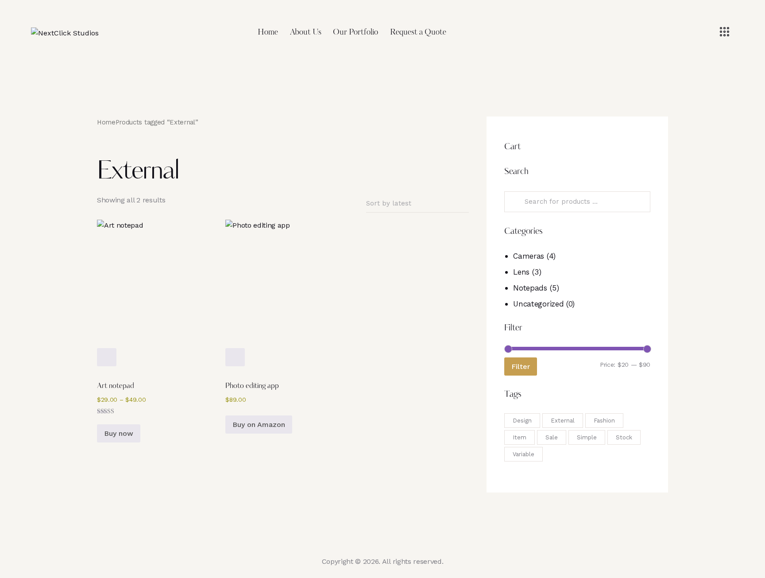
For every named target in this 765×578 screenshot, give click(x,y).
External (563, 420)
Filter (520, 366)
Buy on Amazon (258, 424)
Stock (624, 437)
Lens (521, 272)
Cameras (528, 256)
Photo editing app (252, 386)
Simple (587, 437)
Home (106, 122)
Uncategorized (538, 303)
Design (522, 420)
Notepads (530, 287)
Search (514, 202)
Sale (551, 437)
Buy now (118, 433)
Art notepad (115, 386)
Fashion (604, 420)
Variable (523, 454)
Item (519, 437)
